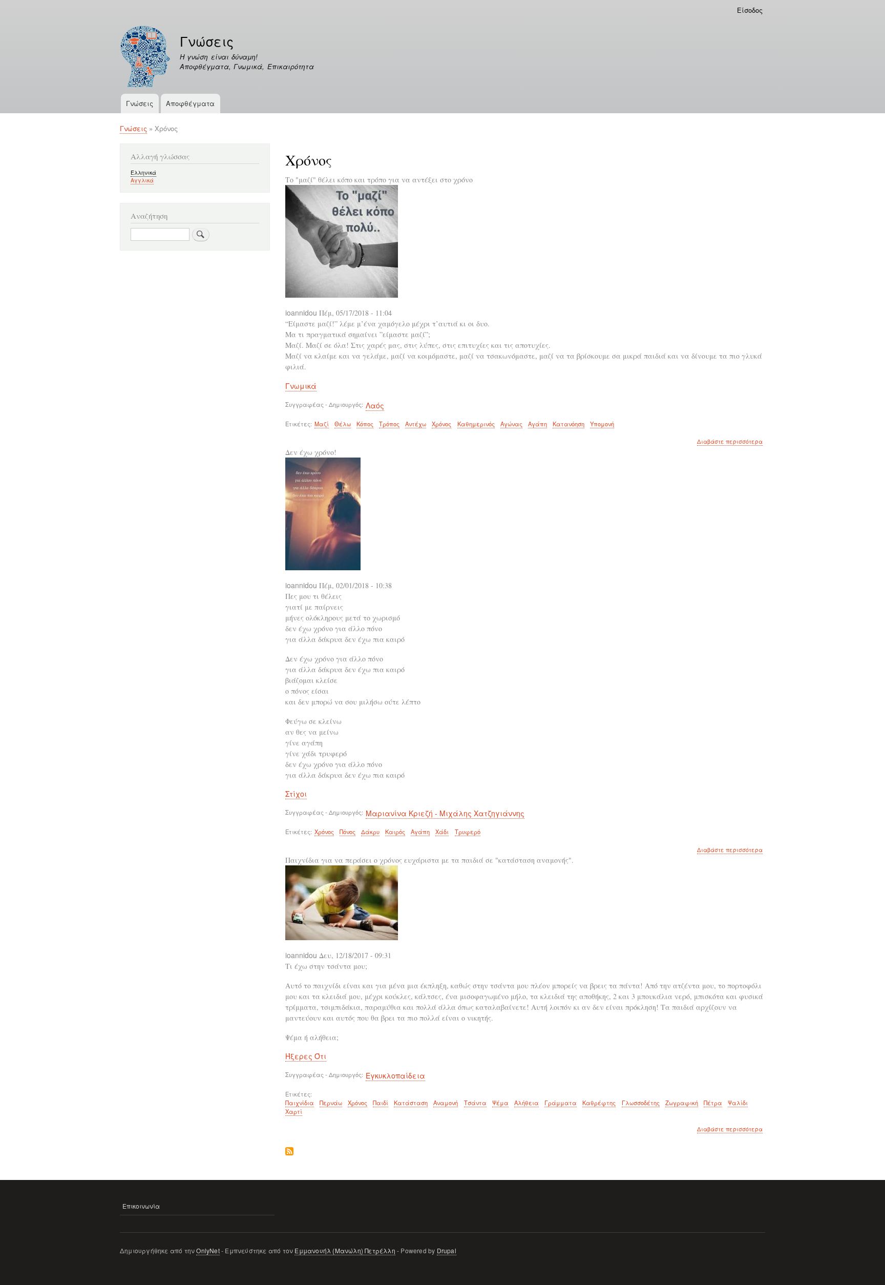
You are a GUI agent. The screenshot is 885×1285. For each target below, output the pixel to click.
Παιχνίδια (299, 1103)
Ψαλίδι (738, 1103)
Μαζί (321, 424)
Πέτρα (713, 1103)
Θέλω (342, 424)
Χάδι (442, 831)
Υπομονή (602, 424)
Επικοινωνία (141, 1205)
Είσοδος (750, 10)
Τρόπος (389, 424)
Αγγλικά (142, 180)
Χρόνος (441, 424)
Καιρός (395, 831)
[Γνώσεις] (145, 58)
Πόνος (347, 831)
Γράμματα (560, 1103)
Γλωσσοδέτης (641, 1103)
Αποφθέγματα (190, 103)
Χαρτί (293, 1111)
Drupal (446, 1250)
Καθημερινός (476, 424)
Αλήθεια (526, 1103)
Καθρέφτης (599, 1103)
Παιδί (380, 1103)
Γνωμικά (301, 386)
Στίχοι (296, 794)
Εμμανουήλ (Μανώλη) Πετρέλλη (344, 1250)
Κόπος (364, 424)
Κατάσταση (411, 1103)
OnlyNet (207, 1250)
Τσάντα (475, 1103)
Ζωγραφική (681, 1103)
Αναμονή (445, 1103)
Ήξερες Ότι (305, 1056)
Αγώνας (511, 424)
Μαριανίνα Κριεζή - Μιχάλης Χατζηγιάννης (445, 813)
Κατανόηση (568, 424)
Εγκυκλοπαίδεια (395, 1075)
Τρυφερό (467, 831)
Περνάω (331, 1103)
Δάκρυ (370, 831)
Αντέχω (415, 424)
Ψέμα (500, 1103)
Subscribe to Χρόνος (289, 1152)
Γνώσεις (207, 41)
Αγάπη (537, 424)
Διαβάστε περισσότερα (730, 442)
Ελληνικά (143, 172)
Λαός (375, 405)
